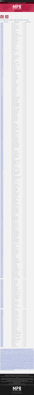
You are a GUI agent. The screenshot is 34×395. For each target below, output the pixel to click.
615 (21, 365)
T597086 (1, 58)
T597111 (1, 78)
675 (29, 367)
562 (23, 364)
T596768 (1, 287)
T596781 (1, 292)
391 (12, 359)
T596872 (1, 141)
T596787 (1, 295)
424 (19, 360)
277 (4, 356)
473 (13, 361)
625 (0, 366)
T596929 (1, 188)
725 (24, 369)
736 (4, 369)
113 (2, 351)
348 (25, 357)
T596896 (1, 159)
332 (5, 357)
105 (25, 350)
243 (29, 354)
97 (16, 350)
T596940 (1, 199)
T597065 (1, 42)
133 (26, 351)
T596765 (1, 285)
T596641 (1, 345)
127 (19, 351)
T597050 (1, 34)
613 (19, 365)
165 (33, 352)
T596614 (1, 321)
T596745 (1, 270)
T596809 (1, 255)
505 (19, 362)
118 (8, 351)
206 (17, 353)
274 (0, 356)
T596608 (1, 315)
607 (12, 365)
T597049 (1, 33)
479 (20, 361)
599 (2, 365)
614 (20, 365)
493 (4, 362)
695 (20, 368)
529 (15, 363)
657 (7, 367)
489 (33, 361)
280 (8, 356)
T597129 (1, 93)
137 (31, 351)
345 (21, 357)
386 (5, 359)
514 (30, 362)
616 (23, 365)
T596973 (1, 236)
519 (3, 363)
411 (3, 360)
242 (28, 354)
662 (13, 367)
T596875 (1, 143)
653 (2, 367)
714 (10, 369)
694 (19, 368)
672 (25, 367)
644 (24, 366)
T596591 (1, 298)
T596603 (1, 309)
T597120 (1, 85)
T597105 (1, 74)
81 (2, 350)
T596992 (1, 218)
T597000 (1, 220)
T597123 (1, 88)
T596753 (1, 276)
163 (30, 352)
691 (15, 368)
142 (4, 352)
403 (26, 359)
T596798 (1, 246)
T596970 (1, 234)
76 (30, 349)
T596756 (1, 277)
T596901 (1, 163)
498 (10, 362)
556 (15, 364)
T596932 (1, 191)
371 (20, 358)
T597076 (1, 50)
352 (30, 357)
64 (20, 349)
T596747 (1, 271)
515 (31, 362)
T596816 (1, 261)
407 (31, 359)
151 (15, 352)
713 (9, 369)
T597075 (1, 49)
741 (10, 369)
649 (30, 366)
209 (20, 353)
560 (20, 364)
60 (16, 349)
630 (7, 366)
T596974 (1, 237)
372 (21, 358)
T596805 (1, 251)
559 (19, 364)
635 (13, 366)
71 (26, 349)
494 (5, 362)
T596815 (1, 260)
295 (26, 356)
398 (20, 359)
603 (7, 365)
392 (13, 359)
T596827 (1, 104)
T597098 (1, 68)
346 (23, 357)
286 (15, 356)
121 (12, 351)
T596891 (1, 155)
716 (13, 369)
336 (10, 357)
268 (26, 355)
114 (3, 351)
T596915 (1, 175)
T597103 (1, 72)
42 (0, 349)
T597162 (1, 29)
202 (12, 353)
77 (31, 349)
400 (23, 359)
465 (3, 361)
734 (2, 369)
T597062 (1, 39)
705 (33, 368)
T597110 (1, 77)
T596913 (1, 173)
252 (7, 355)
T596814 (1, 259)
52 (9, 349)
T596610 (1, 317)
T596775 (1, 290)
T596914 (1, 174)
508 (23, 362)
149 (13, 352)
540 (29, 363)
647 (28, 366)
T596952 (1, 208)
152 (17, 352)
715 (12, 369)
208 (19, 353)
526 (12, 363)
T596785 (1, 294)
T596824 (1, 101)
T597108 (1, 75)
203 (13, 353)
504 (18, 362)
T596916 (1, 176)
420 (14, 360)
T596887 (1, 151)
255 (10, 355)
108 (29, 350)
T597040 (1, 26)
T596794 (1, 243)
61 (17, 349)
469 (8, 361)
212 (24, 353)
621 (29, 365)
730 (30, 369)
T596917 (1, 177)
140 (2, 352)
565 (26, 364)
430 (26, 360)
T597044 (1, 32)
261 (18, 355)
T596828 (1, 105)
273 (33, 355)
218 (31, 353)
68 (23, 349)
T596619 (1, 327)
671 (24, 367)
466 (4, 361)
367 (15, 358)
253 (8, 355)
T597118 (1, 84)
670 (23, 367)
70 (25, 349)
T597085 (1, 57)
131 (24, 351)
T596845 (1, 122)
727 (26, 369)
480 (21, 361)
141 (3, 352)
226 (8, 354)
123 (14, 351)
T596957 (1, 229)
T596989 (1, 217)
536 (24, 363)
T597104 (1, 73)
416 (9, 360)
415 (8, 360)
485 (28, 361)
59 (15, 349)
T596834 (1, 112)
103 (23, 350)
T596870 (1, 140)
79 (0, 350)
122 (13, 351)
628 (4, 366)
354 (33, 357)
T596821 (1, 98)
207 (18, 353)
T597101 (1, 70)
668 (20, 367)
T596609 (1, 316)
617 (24, 365)
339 (14, 357)
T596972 (1, 235)
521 (5, 363)
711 (7, 369)
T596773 (1, 289)
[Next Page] (6, 18)
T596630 (1, 337)
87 (7, 350)
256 (12, 355)
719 (17, 369)
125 (17, 351)
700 (26, 368)
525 (10, 363)
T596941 (1, 200)
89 (9, 350)
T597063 (1, 40)
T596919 (1, 150)
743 (13, 369)
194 (2, 353)
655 (4, 367)
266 (24, 355)
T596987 (1, 215)
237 (21, 354)
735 (3, 369)
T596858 (1, 132)
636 (14, 366)
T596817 (1, 262)
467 (5, 361)
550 (8, 364)
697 (23, 368)
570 (33, 364)
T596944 (1, 203)
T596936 (1, 194)
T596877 (1, 145)
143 (5, 352)
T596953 (1, 209)
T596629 (1, 336)
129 (21, 351)
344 (20, 357)
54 (11, 349)
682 (4, 368)
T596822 (1, 99)
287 (17, 356)
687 (10, 368)
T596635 (1, 342)
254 (9, 355)
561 (21, 364)
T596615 (1, 322)
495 (7, 362)
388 (8, 359)
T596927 (1, 186)
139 (0, 352)
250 (4, 355)
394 (15, 359)
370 (19, 358)
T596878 (1, 146)
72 (27, 349)
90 (10, 350)
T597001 (1, 221)
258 (14, 355)
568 (30, 364)
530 (17, 363)
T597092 (1, 62)
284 (13, 356)
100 (19, 350)
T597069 (1, 46)
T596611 (1, 318)
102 (21, 350)
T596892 (1, 156)
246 (33, 354)
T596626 (1, 333)
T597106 (1, 25)
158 (24, 352)
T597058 (1, 35)
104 (24, 350)
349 (26, 357)
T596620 (1, 328)
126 (18, 351)
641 (20, 366)
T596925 (1, 184)
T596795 (1, 244)
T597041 (1, 30)
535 (23, 363)
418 (12, 360)
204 (14, 353)
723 (21, 369)
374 (24, 358)
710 (5, 369)
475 (15, 361)
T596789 (1, 125)
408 (33, 359)
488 (31, 361)
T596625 (1, 332)
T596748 (1, 272)
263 (20, 355)
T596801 (1, 248)
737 (5, 369)
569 (31, 364)
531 (18, 363)
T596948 (1, 205)
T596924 (1, 183)
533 (20, 363)
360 (7, 358)
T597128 (1, 92)
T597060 (1, 36)
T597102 (1, 71)
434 (31, 360)
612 (18, 365)
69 (24, 349)
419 (13, 360)
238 (23, 354)
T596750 (1, 274)
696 (21, 368)
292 (23, 356)
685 (8, 368)
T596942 (1, 201)
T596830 (1, 107)
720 (18, 369)
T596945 (1, 204)
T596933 (1, 192)
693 (18, 368)
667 (19, 367)
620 (28, 365)
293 (24, 356)
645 (25, 366)
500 (13, 362)
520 (4, 363)
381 (33, 358)
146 (9, 352)
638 (17, 366)
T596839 (1, 117)
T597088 (1, 60)
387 (7, 359)
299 (31, 356)
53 (10, 349)
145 (8, 352)
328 (0, 357)
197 (5, 353)
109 (30, 350)
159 (25, 352)
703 (30, 368)
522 (7, 363)
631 (8, 366)
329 (2, 357)
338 (13, 357)
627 (3, 366)
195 (3, 353)
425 (20, 360)
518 (2, 363)
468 (7, 361)
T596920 (1, 179)
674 (28, 367)
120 (10, 351)
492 (3, 362)
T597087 (1, 59)
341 (17, 357)
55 (12, 349)
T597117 (1, 83)
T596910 (1, 170)
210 (21, 353)
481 (23, 361)
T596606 (1, 313)
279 (7, 356)
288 (18, 356)
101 (20, 350)
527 (13, 363)
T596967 (1, 233)
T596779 (1, 291)
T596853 (1, 128)
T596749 (1, 273)
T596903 (1, 164)
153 (18, 352)
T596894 (1, 157)
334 (8, 357)
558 (18, 364)
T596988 (1, 216)
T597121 (1, 86)
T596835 (1, 113)
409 (0, 360)
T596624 (1, 331)
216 (29, 353)
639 (18, 366)
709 (4, 369)
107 (28, 350)
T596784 (1, 293)
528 (14, 363)
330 (3, 357)
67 (22, 349)
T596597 (1, 303)
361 (8, 358)
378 (29, 358)
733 (0, 369)
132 (25, 351)
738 (7, 369)
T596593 (1, 300)
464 (2, 361)
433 (30, 360)
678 (33, 367)
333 (7, 357)
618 (25, 365)
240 (25, 354)
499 (12, 362)
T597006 (1, 226)
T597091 (1, 61)
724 (23, 369)
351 (29, 357)
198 (7, 353)
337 (12, 357)
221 (2, 354)
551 (9, 364)
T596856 (1, 130)
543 (33, 363)
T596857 (1, 131)
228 (10, 354)
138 (33, 351)
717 (14, 369)
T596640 (1, 344)
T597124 (1, 89)
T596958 (1, 230)
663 (14, 367)
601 (4, 365)
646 (26, 366)
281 (9, 356)
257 (13, 355)
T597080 (1, 55)
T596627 (1, 335)
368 (17, 358)
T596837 (1, 115)
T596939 (1, 198)
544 (0, 364)
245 (31, 354)
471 (10, 361)
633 (10, 366)
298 (30, 356)
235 (19, 354)
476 (17, 361)
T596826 (1, 103)
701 (28, 368)
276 (3, 356)
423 (18, 360)
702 (29, 368)
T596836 (1, 114)
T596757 (1, 279)
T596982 (1, 27)
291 (21, 356)
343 (19, 357)
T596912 (1, 172)
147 (10, 352)
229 (12, 354)
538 (26, 363)
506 (20, 362)
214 (26, 353)
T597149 (1, 28)
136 (30, 351)
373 (23, 358)
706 (0, 369)
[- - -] (1, 1)
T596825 (1, 102)
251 (5, 355)
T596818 (1, 263)
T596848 (1, 127)
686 (9, 368)
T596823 (1, 100)
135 (29, 351)
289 (19, 356)
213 (25, 353)
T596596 (1, 302)
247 (0, 355)
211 (23, 353)
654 (3, 367)
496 (8, 362)
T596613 (1, 320)
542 (31, 363)
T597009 (1, 227)
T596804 (1, 250)
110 (31, 350)
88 (8, 350)
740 (9, 369)
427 (23, 360)
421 (15, 360)
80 (1, 350)
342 (18, 357)
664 (15, 367)
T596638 (1, 343)
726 (25, 369)
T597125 (1, 90)
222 (3, 354)
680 (2, 368)
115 (4, 351)
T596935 (1, 193)
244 (30, 354)
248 (2, 355)
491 (2, 362)
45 (3, 349)
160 (26, 352)
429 (25, 360)
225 (7, 354)
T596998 (1, 219)
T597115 (1, 82)
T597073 (1, 48)
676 (30, 367)
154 (19, 352)
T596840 (1, 118)
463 (0, 361)
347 (24, 357)
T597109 (1, 76)
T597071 (1, 47)
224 (5, 354)
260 (17, 355)
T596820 (1, 97)
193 (0, 353)
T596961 (1, 231)
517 (0, 363)
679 (0, 368)
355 (0, 358)
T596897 (1, 160)
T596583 (1, 346)
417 (10, 360)
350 (28, 357)
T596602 (1, 307)
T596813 (1, 258)
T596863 (1, 136)
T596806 (1, 252)
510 (25, 362)
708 (3, 369)
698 (24, 368)
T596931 (1, 190)
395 (17, 359)
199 (8, 353)
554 (13, 364)
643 (23, 366)
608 (13, 365)
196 (4, 353)
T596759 (1, 281)
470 (9, 361)
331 (4, 357)
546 (3, 364)
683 (5, 368)
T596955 (1, 212)
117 (7, 351)
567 (29, 364)
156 (21, 352)
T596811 (1, 256)
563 (24, 364)
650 (31, 366)
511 (26, 362)
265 (23, 355)
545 (2, 364)
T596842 (1, 120)
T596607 (1, 314)
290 (20, 356)
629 (5, 366)
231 (14, 354)
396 (18, 359)
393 (14, 359)
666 (18, 367)
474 (14, 361)
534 (21, 363)
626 (2, 366)
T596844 (1, 121)
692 (17, 368)
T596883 (1, 148)
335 (9, 357)
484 (26, 361)
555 (14, 364)
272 (31, 355)
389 (9, 359)
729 (29, 369)
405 (29, 359)
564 (25, 364)
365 (13, 358)
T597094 (1, 64)
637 (15, 366)
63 (19, 349)
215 (28, 353)
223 (4, 354)
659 (9, 367)
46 (4, 349)
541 (30, 363)
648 (29, 366)
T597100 (1, 69)
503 (17, 362)
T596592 (1, 299)
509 (24, 362)
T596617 (1, 324)
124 (15, 351)
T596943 (1, 202)
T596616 (1, 323)
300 (33, 356)
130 (23, 351)
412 (4, 360)
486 (29, 361)
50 (7, 349)
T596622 (1, 329)
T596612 (1, 319)
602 (5, 365)
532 (19, 363)
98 (17, 350)
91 (11, 350)
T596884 (1, 149)
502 (15, 362)
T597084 (1, 56)
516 (33, 362)
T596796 (1, 245)
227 (9, 354)
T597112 (1, 79)
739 (8, 369)
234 (18, 354)
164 (31, 352)
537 (25, 363)
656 (5, 367)
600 (3, 365)
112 (0, 351)
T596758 (1, 280)
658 (8, 367)
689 (13, 368)
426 (21, 360)
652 (0, 367)
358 (4, 358)
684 (7, 368)
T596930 (1, 189)
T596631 (1, 338)
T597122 (1, 87)
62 (18, 349)
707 (2, 369)
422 (17, 360)
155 (20, 352)
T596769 (1, 288)
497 (9, 362)
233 (17, 354)
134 (28, 351)
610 (15, 365)
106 (26, 350)
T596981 (1, 242)
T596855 (1, 129)
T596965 (1, 232)
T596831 (1, 108)
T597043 (1, 31)
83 (4, 350)
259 (15, 355)
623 (31, 365)
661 (12, 367)
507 (21, 362)
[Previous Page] (2, 18)
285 (14, 356)
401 (24, 359)
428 (24, 360)
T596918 (1, 178)
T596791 (1, 264)
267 (25, 355)
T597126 (1, 91)
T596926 (1, 185)
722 (20, 369)
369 (18, 358)
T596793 (1, 126)
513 (29, 362)
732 (33, 369)
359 (5, 358)
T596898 (1, 161)
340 (15, 357)
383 (2, 359)
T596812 (1, 257)
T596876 (1, 144)
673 (26, 367)
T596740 (1, 266)
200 (9, 353)
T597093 (1, 63)
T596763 (1, 284)
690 (14, 368)
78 (32, 349)
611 (17, 365)
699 (25, 368)
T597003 (1, 222)
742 (12, 369)
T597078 (1, 53)
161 (28, 352)
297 (29, 356)
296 (28, 356)
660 (10, 367)
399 (21, 359)
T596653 (1, 265)
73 (28, 349)
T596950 (1, 207)
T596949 (1, 206)
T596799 (1, 247)
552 (10, 364)
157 (23, 352)
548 (5, 364)
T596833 (1, 111)
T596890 (1, 154)
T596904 (1, 165)
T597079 (1, 54)
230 (13, 354)
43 (1, 349)
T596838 (1, 116)
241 (26, 354)
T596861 (1, 134)
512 (28, 362)
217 (30, 353)
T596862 (1, 135)
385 (4, 359)
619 (26, 365)
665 (17, 367)
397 (19, 359)
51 (8, 349)
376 (26, 358)
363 (10, 358)
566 (28, 364)
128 (20, 351)
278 (5, 356)
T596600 (1, 306)
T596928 (1, 187)
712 (8, 369)
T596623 (1, 330)
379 (30, 358)
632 (9, 366)
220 (0, 354)
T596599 (1, 305)
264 (21, 355)
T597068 (1, 45)
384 (3, 359)
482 (24, 361)
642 (21, 366)
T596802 (1, 249)
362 (9, 358)
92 (12, 350)
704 (31, 368)
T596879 (1, 147)
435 (33, 360)
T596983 (1, 213)
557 (17, 364)
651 (33, 366)
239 (24, 354)
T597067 (1, 44)
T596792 (1, 334)
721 (19, 369)
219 (33, 353)
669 (21, 367)
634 (12, 366)
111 (33, 350)
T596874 (1, 142)
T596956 (1, 228)
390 (10, 359)
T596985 (1, 214)
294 (25, 356)
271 (30, 355)
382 (0, 359)
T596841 (1, 119)
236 (20, 354)
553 (12, 364)
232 (15, 354)
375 (25, 358)
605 (9, 365)
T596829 (1, 106)
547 (4, 364)
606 (10, 365)
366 (14, 358)
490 (0, 362)
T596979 (1, 241)
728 (28, 369)
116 (5, 351)
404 (28, 359)
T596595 (1, 301)
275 (2, 356)
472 (12, 361)
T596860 (1, 133)
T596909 (1, 169)
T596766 (1, 286)
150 (14, 352)
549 (7, 364)
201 (10, 353)
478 (19, 361)
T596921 (1, 180)
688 (12, 368)
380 (31, 358)
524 (9, 363)
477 (18, 361)
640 (19, 366)
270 (29, 355)
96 (15, 350)
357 (3, 358)
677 (31, 367)
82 (3, 350)
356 (2, 358)
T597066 (1, 43)
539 (28, 363)
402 (25, 359)
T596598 (1, 304)
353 (31, 357)
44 (2, 349)
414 (7, 360)
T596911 (1, 171)
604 (8, 365)
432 (29, 360)
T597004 (1, 223)
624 (33, 365)
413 (5, 360)
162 (29, 352)
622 (30, 365)
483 (25, 361)
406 (30, 359)
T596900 (1, 162)
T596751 (1, 275)
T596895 (1, 158)
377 (28, 358)
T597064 (1, 41)
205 (15, 353)
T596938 (1, 197)
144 (7, 352)
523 (8, 363)
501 (14, 362)
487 (30, 361)
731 (31, 369)
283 (12, 356)
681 (3, 368)
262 (19, 355)
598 (0, 365)
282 (10, 356)
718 (15, 369)
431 (28, 360)
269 (28, 355)
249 (3, 355)
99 (18, 350)
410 (2, 360)
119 (9, 351)
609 (14, 365)
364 (12, 358)
